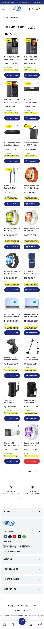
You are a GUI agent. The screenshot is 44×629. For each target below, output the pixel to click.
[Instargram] (10, 536)
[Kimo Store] (17, 9)
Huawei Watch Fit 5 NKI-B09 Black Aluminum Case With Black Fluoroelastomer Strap (12, 272)
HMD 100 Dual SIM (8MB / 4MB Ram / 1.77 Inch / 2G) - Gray (11, 101)
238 (29, 472)
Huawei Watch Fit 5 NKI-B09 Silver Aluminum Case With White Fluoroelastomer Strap (31, 229)
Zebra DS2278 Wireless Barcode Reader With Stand (11, 358)
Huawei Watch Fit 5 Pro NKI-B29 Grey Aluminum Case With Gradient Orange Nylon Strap (31, 187)
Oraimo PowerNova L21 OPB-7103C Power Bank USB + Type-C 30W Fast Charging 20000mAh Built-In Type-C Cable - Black (31, 144)
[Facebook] (5, 536)
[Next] (34, 471)
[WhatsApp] (24, 536)
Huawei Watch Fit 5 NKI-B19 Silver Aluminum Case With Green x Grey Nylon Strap (12, 229)
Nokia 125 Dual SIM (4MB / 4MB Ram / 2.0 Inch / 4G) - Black (12, 58)
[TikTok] (19, 536)
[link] (18, 40)
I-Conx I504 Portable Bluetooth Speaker (32, 272)
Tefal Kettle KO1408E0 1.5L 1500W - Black (10, 401)
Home (6, 17)
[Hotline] (33, 9)
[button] (19, 498)
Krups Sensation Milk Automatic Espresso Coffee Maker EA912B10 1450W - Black (31, 401)
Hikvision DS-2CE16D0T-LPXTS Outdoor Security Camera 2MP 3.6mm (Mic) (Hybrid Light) (12, 444)
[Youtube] (14, 536)
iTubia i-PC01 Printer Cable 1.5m (11, 187)
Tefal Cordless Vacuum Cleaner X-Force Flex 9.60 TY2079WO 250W (31, 358)
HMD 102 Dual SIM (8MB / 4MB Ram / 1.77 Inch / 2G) (31, 58)
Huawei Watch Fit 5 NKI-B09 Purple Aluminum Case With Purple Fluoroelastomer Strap (31, 444)
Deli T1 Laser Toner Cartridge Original (12, 144)
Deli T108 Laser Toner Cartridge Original (30, 101)
